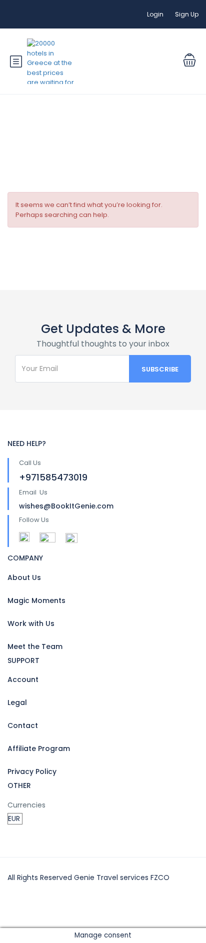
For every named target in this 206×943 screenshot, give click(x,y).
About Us (24, 577)
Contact (23, 725)
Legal (17, 703)
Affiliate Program (39, 749)
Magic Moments (37, 601)
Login (155, 14)
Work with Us (31, 623)
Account (23, 679)
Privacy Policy (32, 771)
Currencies (27, 805)
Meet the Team (35, 647)
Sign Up (186, 14)
